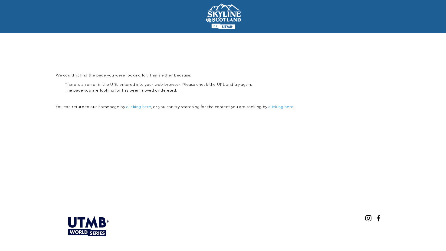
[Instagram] (368, 218)
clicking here (138, 107)
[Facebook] (378, 218)
